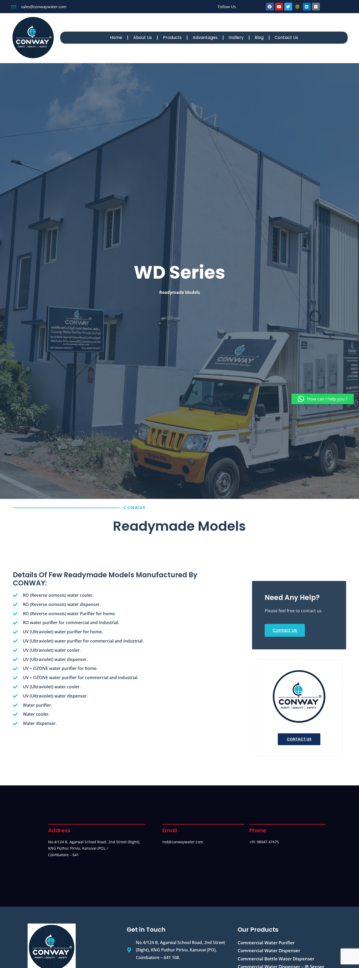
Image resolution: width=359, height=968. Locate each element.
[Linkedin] (307, 7)
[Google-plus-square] (316, 7)
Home (116, 37)
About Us (142, 37)
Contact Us (286, 37)
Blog (259, 37)
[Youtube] (279, 7)
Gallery (236, 37)
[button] (322, 399)
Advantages (205, 37)
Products (172, 37)
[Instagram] (297, 7)
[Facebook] (270, 7)
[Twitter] (288, 7)
